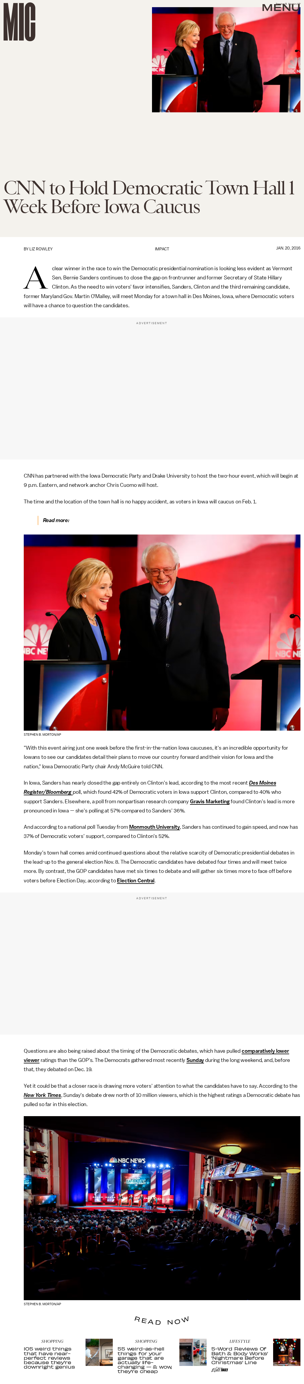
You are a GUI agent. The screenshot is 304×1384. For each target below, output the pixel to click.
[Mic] (19, 21)
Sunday (195, 1060)
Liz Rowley (41, 249)
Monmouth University (154, 827)
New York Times (42, 1095)
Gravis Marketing (209, 801)
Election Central (135, 880)
